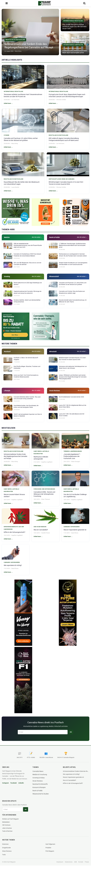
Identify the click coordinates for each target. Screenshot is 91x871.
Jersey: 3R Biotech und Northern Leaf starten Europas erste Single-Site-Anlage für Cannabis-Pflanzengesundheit (73, 376)
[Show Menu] (7, 3)
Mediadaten (6, 822)
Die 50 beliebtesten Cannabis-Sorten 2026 (71, 397)
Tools (4, 854)
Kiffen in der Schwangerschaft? (14, 532)
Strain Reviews (38, 781)
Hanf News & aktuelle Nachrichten (41, 452)
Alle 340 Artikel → (82, 276)
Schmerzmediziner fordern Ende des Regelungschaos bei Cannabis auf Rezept (15, 456)
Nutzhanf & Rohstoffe (40, 784)
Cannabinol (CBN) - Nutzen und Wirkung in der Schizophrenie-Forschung (44, 494)
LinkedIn (21, 783)
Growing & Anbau (39, 778)
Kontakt (80, 862)
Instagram (5, 783)
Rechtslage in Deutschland (58, 135)
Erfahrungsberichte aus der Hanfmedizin (14, 528)
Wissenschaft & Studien (41, 794)
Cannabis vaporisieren (72, 526)
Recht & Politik (37, 790)
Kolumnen (5, 844)
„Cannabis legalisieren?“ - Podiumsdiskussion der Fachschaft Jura (72, 456)
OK (71, 732)
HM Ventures (6, 825)
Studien (6, 135)
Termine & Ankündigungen (73, 451)
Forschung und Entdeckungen (44, 489)
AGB (75, 862)
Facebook (13, 783)
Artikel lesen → (8, 103)
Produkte (48, 847)
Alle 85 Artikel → (82, 390)
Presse (87, 862)
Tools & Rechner (7, 831)
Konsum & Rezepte (39, 787)
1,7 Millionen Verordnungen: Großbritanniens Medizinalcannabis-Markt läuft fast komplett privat (72, 245)
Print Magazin (50, 851)
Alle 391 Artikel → (37, 276)
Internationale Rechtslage (13, 91)
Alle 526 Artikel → (37, 237)
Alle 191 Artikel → (37, 390)
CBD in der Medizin (40, 526)
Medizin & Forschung (40, 774)
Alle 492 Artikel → (82, 237)
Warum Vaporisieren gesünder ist (75, 530)
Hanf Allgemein (50, 844)
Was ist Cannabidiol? (41, 530)
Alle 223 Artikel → (37, 351)
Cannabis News (38, 771)
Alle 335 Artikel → (82, 351)
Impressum (59, 862)
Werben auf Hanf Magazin (10, 819)
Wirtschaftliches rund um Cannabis (61, 179)
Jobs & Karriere (7, 828)
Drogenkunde (6, 847)
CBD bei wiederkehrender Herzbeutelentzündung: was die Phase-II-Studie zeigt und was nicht (28, 245)
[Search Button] (84, 3)
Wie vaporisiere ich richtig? (13, 565)
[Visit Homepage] (44, 3)
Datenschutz (68, 862)
